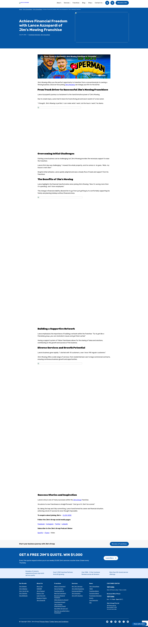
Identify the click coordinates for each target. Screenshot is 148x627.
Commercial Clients (77, 591)
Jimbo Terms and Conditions (59, 621)
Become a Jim (122, 3)
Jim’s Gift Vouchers (77, 596)
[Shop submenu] (92, 2)
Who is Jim (40, 586)
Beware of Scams (42, 598)
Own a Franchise (58, 589)
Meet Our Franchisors (60, 593)
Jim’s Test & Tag (23, 591)
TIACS (91, 589)
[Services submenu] (70, 2)
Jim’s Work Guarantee (78, 589)
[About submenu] (61, 2)
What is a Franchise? (60, 586)
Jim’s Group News (27, 9)
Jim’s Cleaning (23, 589)
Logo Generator (93, 600)
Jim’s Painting (23, 593)
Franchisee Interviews (34, 34)
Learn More (110, 558)
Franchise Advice (94, 591)
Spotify (40, 533)
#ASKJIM (39, 589)
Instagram (49, 524)
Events (91, 598)
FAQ (90, 603)
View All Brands (23, 596)
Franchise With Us (59, 591)
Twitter (57, 524)
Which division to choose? (61, 600)
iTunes (47, 533)
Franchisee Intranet (59, 602)
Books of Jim (40, 593)
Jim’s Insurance (76, 593)
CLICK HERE (67, 515)
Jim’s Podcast (41, 591)
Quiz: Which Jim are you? (61, 608)
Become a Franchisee (119, 544)
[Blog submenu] (85, 2)
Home (20, 9)
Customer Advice (94, 593)
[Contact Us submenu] (102, 2)
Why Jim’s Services (77, 586)
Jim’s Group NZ (41, 600)
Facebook (41, 524)
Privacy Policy (44, 621)
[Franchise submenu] (79, 2)
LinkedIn (65, 524)
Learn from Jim (41, 596)
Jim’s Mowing (23, 586)
